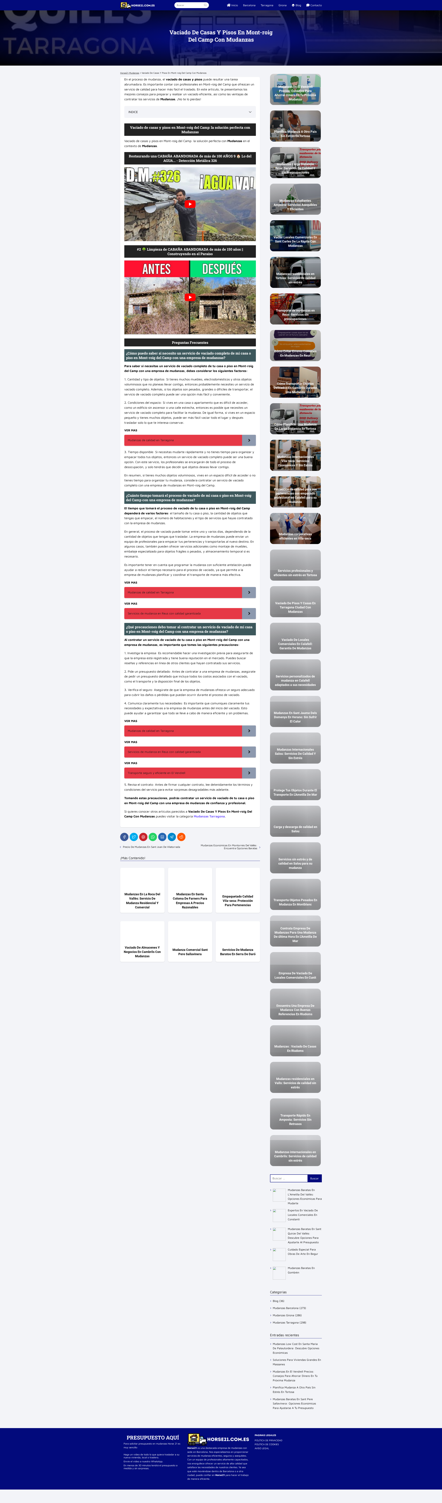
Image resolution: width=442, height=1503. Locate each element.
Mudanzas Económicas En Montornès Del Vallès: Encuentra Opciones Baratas (229, 847)
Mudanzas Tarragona (286, 1322)
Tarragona (267, 5)
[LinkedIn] (162, 837)
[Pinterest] (143, 837)
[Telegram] (172, 837)
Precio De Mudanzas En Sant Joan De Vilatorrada (151, 846)
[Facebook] (124, 837)
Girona (282, 5)
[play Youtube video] (190, 204)
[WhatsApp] (153, 837)
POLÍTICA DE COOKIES (267, 1444)
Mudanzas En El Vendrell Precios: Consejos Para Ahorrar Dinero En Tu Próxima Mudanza (295, 1376)
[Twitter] (134, 837)
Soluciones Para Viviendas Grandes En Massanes (297, 1362)
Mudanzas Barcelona (286, 1308)
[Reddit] (181, 837)
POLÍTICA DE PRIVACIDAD (268, 1440)
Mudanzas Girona (283, 1315)
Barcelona (249, 5)
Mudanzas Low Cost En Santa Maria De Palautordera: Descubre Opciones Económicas (296, 1348)
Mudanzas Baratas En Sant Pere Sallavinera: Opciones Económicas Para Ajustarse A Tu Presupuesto (294, 1403)
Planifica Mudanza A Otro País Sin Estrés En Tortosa (294, 1389)
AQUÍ (172, 1437)
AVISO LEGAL (262, 1448)
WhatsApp (156, 1461)
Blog (275, 1300)
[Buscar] (205, 5)
